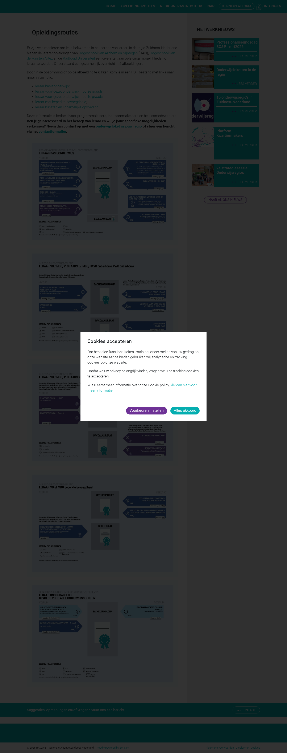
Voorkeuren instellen (146, 410)
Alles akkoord (185, 410)
